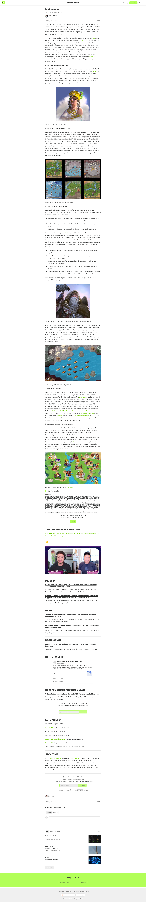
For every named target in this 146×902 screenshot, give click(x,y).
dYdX (47, 857)
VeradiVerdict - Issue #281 (52, 859)
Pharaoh (59, 416)
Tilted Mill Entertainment (81, 416)
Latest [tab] (51, 831)
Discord (75, 442)
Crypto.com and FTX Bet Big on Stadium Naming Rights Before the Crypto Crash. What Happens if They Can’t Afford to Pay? (71, 597)
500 (94, 38)
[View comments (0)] (52, 20)
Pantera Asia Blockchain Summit (55, 739)
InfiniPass (67, 233)
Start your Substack (69, 895)
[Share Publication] (127, 2)
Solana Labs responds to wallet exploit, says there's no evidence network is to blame (70, 615)
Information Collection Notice (72, 790)
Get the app (80, 895)
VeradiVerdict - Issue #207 (52, 848)
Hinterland (69, 411)
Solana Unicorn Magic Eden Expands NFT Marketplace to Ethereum (72, 694)
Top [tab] (47, 831)
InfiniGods (92, 57)
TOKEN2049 (49, 743)
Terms (77, 891)
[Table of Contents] (2, 451)
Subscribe (133, 3)
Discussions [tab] (57, 831)
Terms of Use (80, 789)
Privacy (73, 891)
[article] (73, 839)
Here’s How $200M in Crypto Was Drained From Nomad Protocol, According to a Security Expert (71, 585)
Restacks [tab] (55, 812)
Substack (65, 898)
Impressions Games (87, 413)
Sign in (141, 3)
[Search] (123, 2)
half (82, 40)
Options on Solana (51, 836)
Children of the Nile (58, 411)
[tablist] (51, 812)
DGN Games (83, 397)
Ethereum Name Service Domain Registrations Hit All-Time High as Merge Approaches (72, 626)
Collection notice (84, 891)
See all (48, 867)
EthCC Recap (49, 846)
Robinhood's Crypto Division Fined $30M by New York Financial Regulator (70, 645)
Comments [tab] (49, 812)
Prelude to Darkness (89, 411)
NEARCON (49, 727)
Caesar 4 (76, 411)
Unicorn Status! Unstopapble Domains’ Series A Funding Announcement (69, 533)
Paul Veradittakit (53, 15)
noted (94, 71)
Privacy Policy (84, 790)
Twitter (94, 442)
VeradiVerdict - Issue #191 (52, 838)
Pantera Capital (75, 758)
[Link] (43, 529)
